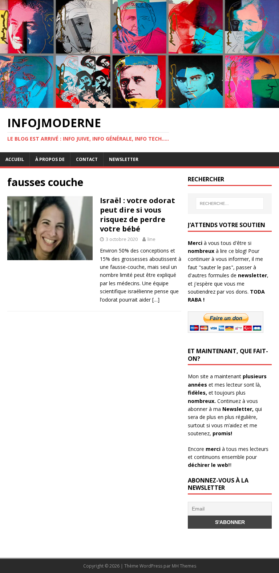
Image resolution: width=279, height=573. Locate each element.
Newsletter (123, 159)
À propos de (50, 159)
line (151, 239)
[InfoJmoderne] (139, 103)
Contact (87, 159)
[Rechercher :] (229, 203)
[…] (155, 299)
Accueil (14, 159)
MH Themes (184, 566)
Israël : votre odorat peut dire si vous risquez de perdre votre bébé (137, 214)
